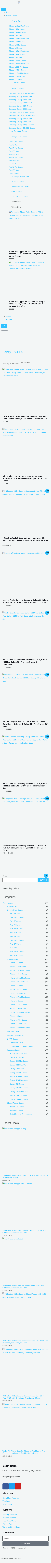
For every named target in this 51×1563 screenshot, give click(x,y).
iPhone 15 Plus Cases (18, 1020)
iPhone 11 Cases (16, 963)
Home (8, 12)
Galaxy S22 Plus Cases (19, 1061)
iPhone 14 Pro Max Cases (20, 1012)
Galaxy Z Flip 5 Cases (18, 1095)
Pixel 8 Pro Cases (17, 940)
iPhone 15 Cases (16, 1016)
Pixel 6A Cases (15, 921)
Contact (9, 320)
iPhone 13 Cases (16, 986)
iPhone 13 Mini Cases (18, 989)
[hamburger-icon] (3, 9)
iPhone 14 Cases (16, 1001)
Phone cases (7, 903)
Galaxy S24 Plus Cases (19, 1088)
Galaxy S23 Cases (17, 1069)
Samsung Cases (13, 1050)
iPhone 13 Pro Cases (18, 993)
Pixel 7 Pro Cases (17, 929)
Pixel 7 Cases (15, 925)
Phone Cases (11, 15)
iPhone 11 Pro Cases (18, 967)
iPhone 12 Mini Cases (18, 974)
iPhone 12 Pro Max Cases (20, 978)
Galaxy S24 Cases (17, 1084)
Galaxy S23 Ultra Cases (19, 1080)
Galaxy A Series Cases (18, 1053)
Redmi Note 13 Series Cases (21, 1114)
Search (5, 876)
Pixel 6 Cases (15, 913)
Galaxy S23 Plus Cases (19, 1076)
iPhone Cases (12, 959)
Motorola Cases (13, 1031)
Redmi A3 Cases (16, 1110)
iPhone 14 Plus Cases (18, 1005)
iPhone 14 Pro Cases (18, 1008)
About (8, 316)
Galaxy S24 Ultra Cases (19, 1092)
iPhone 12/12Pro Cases (19, 982)
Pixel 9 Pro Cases (17, 952)
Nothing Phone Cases (15, 1035)
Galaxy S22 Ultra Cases (19, 1065)
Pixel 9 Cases (15, 948)
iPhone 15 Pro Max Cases (20, 1028)
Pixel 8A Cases (15, 944)
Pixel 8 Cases (15, 936)
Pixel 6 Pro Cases (17, 917)
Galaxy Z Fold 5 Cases (19, 1099)
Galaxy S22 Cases (17, 1057)
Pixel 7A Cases (15, 933)
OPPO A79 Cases (17, 1042)
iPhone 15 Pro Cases (18, 1024)
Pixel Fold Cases (16, 955)
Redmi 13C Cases (17, 1106)
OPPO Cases (12, 1039)
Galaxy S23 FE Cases (18, 1073)
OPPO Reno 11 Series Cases (21, 1046)
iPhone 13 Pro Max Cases (20, 997)
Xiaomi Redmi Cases (15, 1103)
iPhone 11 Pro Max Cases (20, 970)
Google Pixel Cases (15, 910)
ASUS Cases (12, 906)
